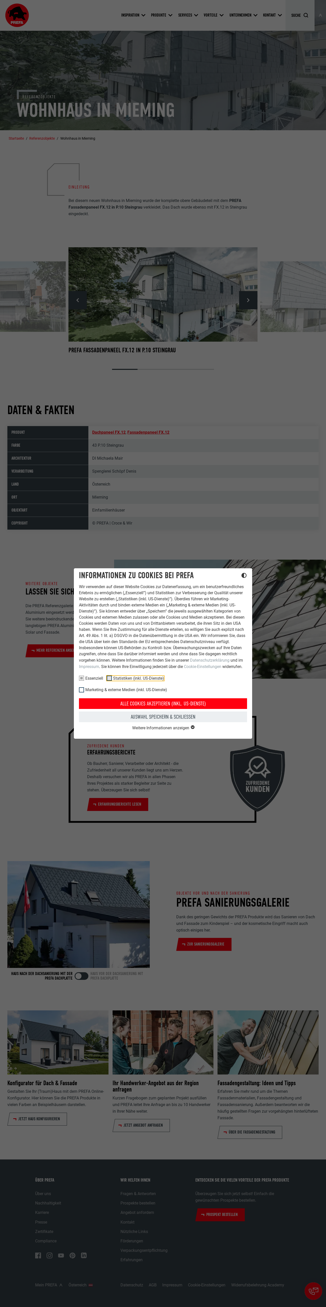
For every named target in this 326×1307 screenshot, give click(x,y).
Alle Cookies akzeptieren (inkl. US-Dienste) (163, 703)
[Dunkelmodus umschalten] (244, 576)
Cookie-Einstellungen (202, 666)
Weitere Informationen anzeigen (161, 727)
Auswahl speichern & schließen (163, 717)
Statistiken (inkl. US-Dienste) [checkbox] (138, 678)
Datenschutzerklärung (209, 660)
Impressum (89, 666)
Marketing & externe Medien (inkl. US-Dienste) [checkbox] (126, 689)
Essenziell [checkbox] (94, 678)
